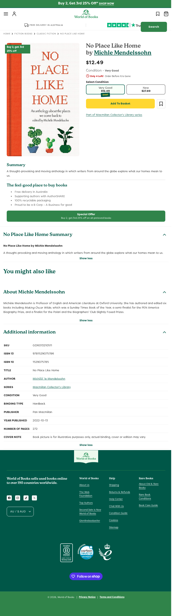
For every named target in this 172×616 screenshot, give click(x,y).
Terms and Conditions (110, 597)
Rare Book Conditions (143, 496)
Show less (84, 256)
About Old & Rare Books (146, 486)
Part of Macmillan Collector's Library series (113, 114)
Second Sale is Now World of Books (90, 511)
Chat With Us (115, 506)
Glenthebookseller (89, 520)
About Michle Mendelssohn (34, 290)
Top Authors (86, 502)
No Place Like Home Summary (37, 232)
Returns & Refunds (118, 492)
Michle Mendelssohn (121, 53)
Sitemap (112, 527)
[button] (5, 13)
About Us (84, 485)
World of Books (64, 597)
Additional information (29, 330)
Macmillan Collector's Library (52, 384)
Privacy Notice (85, 597)
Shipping (113, 485)
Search (150, 26)
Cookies (112, 520)
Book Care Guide (146, 505)
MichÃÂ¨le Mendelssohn (49, 376)
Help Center (115, 499)
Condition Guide (117, 513)
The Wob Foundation (85, 494)
